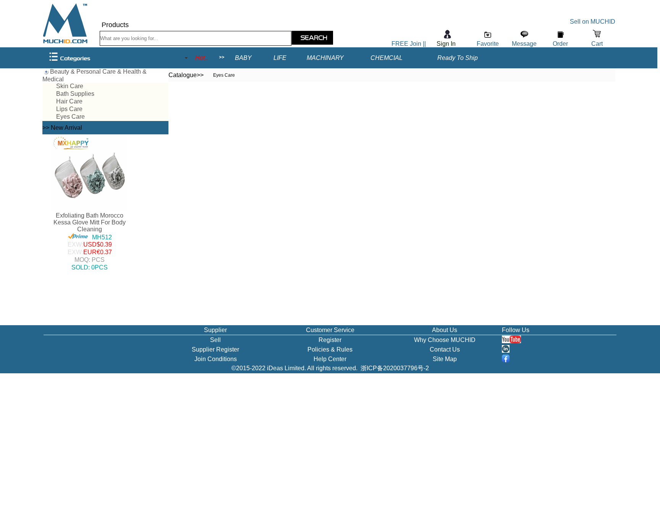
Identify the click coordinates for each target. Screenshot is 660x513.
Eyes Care (70, 116)
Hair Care (69, 101)
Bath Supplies (75, 93)
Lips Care (69, 109)
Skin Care (69, 86)
